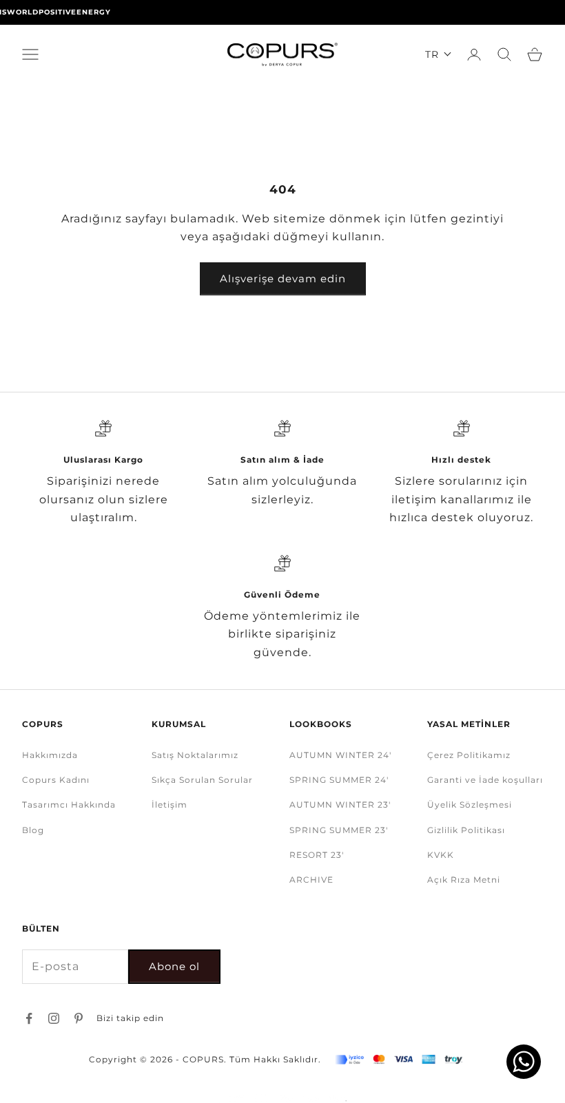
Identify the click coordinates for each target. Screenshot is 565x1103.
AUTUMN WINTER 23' (340, 804)
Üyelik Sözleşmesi (469, 804)
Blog (33, 830)
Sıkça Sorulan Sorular (202, 780)
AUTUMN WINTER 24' (340, 755)
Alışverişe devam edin (283, 278)
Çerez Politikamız (469, 755)
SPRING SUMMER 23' (338, 830)
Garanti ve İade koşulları (485, 780)
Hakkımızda (50, 755)
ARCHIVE (311, 879)
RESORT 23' (316, 855)
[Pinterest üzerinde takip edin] (78, 1018)
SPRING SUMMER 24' (339, 780)
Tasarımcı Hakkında (69, 804)
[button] (438, 54)
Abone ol (174, 966)
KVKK (440, 855)
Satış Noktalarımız (195, 755)
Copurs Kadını (56, 780)
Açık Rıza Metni (463, 879)
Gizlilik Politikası (466, 830)
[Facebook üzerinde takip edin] (29, 1018)
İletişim (169, 804)
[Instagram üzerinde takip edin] (54, 1018)
